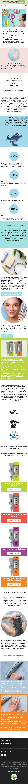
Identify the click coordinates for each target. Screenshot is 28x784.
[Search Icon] (5, 5)
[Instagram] (5, 755)
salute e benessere (13, 762)
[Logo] (14, 5)
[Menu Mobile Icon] (1, 5)
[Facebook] (2, 755)
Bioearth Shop (5, 762)
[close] (27, 2)
